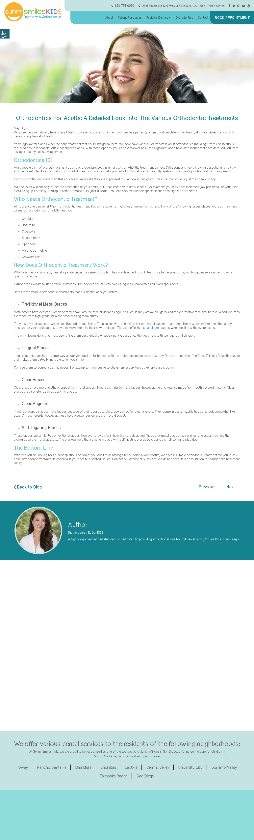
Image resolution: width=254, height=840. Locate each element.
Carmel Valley (157, 767)
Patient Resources (130, 17)
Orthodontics (184, 17)
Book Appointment (232, 17)
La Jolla (131, 767)
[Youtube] (243, 6)
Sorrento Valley (224, 767)
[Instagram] (238, 6)
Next (230, 487)
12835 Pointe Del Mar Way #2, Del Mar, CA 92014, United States (183, 6)
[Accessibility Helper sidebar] (5, 34)
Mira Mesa (83, 767)
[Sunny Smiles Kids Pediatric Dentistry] (33, 12)
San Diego (145, 776)
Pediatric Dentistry (158, 17)
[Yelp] (248, 6)
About (109, 17)
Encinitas (108, 767)
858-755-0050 (124, 6)
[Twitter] (233, 6)
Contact (203, 17)
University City (190, 767)
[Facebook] (229, 6)
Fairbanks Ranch (114, 776)
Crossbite (28, 231)
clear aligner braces (156, 328)
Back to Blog (29, 487)
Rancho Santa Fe (51, 767)
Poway (22, 767)
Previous (207, 487)
